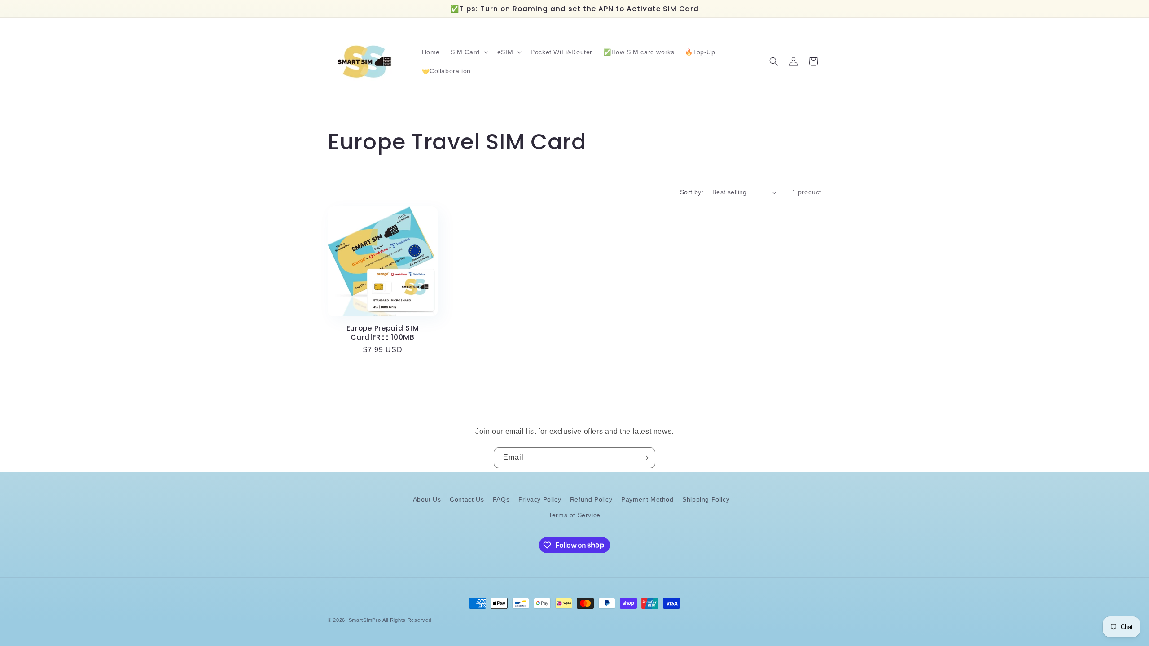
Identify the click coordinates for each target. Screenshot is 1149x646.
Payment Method (647, 499)
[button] (468, 52)
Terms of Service (574, 515)
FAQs (501, 499)
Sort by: (691, 192)
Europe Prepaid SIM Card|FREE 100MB (382, 332)
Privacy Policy (539, 499)
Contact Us (467, 499)
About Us (427, 499)
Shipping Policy (705, 499)
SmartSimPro (365, 620)
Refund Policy (591, 499)
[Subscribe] (645, 457)
